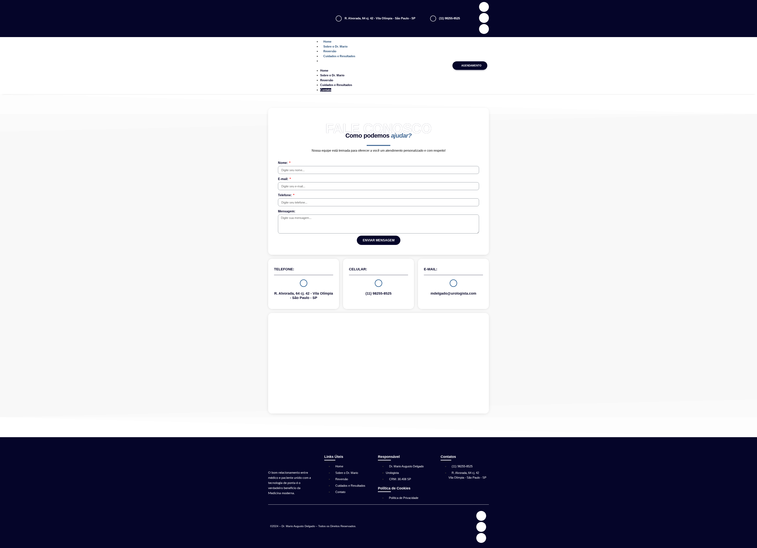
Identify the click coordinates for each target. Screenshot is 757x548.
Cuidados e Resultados (339, 56)
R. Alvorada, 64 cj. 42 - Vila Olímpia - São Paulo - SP (380, 18)
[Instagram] (484, 18)
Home (327, 41)
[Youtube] (484, 29)
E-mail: (283, 179)
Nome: (283, 162)
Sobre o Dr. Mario (335, 46)
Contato (328, 61)
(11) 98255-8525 (449, 18)
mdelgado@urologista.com (453, 293)
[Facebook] (484, 7)
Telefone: (285, 195)
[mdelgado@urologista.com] (453, 283)
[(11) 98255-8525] (433, 18)
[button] (380, 65)
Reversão (329, 51)
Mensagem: (286, 211)
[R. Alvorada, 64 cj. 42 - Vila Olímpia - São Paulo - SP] (339, 18)
